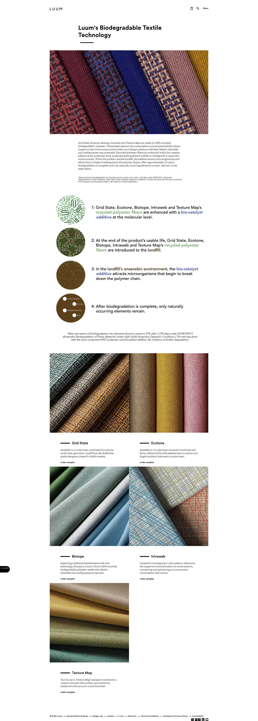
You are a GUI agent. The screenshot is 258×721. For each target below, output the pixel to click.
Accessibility (197, 716)
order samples (67, 462)
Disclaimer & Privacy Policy (175, 716)
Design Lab (97, 716)
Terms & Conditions (150, 716)
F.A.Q (120, 716)
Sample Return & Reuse (77, 716)
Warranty (132, 716)
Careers (110, 716)
